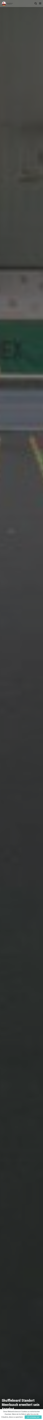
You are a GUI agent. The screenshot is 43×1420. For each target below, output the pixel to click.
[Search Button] (36, 3)
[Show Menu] (40, 3)
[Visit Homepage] (7, 3)
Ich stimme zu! (33, 1417)
